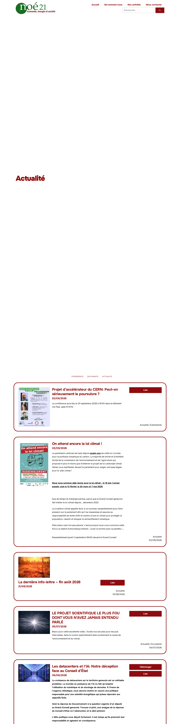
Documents (92, 376)
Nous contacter (154, 4)
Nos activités (134, 4)
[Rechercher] (159, 10)
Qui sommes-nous (113, 4)
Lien (145, 390)
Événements (77, 376)
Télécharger (145, 667)
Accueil (95, 4)
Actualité (107, 376)
